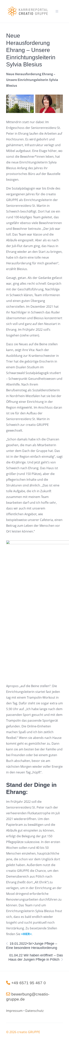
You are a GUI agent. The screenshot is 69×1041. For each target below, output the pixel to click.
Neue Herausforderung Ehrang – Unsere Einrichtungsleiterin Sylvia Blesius (30, 50)
